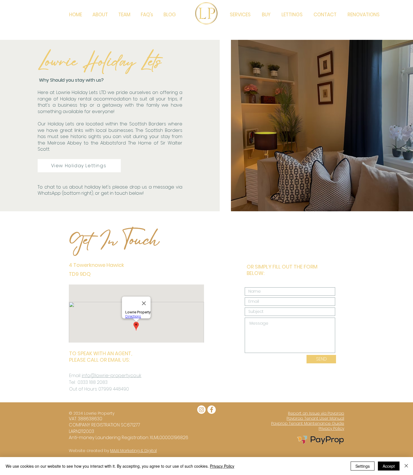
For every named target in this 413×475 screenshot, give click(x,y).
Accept (389, 466)
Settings (362, 466)
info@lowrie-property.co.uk (111, 375)
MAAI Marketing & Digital (133, 450)
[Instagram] (201, 409)
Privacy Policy (222, 466)
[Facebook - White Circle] (211, 409)
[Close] (406, 466)
